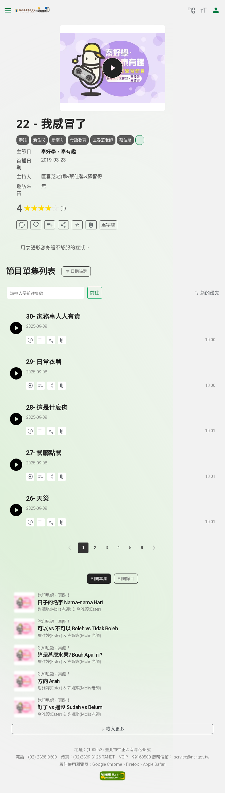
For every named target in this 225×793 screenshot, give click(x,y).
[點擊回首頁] (32, 10)
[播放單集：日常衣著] (16, 373)
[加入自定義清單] (49, 224)
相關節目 (126, 578)
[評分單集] (77, 224)
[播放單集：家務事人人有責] (16, 328)
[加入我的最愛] (35, 224)
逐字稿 (108, 224)
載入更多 (115, 728)
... (140, 140)
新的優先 (209, 292)
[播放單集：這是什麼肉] (16, 419)
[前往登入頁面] (216, 10)
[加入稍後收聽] (21, 224)
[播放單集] (112, 68)
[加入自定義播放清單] (41, 340)
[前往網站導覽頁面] (191, 10)
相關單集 (99, 578)
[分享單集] (63, 224)
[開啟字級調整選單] (203, 10)
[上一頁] (71, 548)
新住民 (39, 140)
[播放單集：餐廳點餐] (16, 464)
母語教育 (78, 140)
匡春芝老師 (103, 140)
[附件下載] (91, 224)
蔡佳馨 (125, 140)
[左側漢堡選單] (8, 10)
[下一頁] (154, 548)
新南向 (58, 140)
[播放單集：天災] (16, 510)
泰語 (23, 140)
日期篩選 (79, 271)
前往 (94, 292)
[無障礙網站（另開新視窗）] (112, 779)
